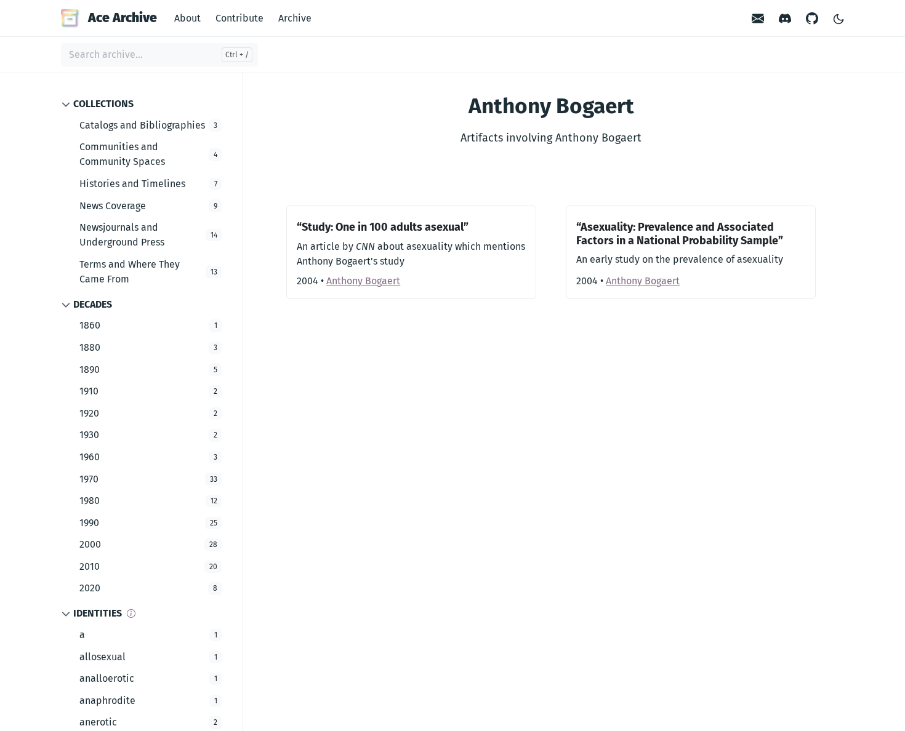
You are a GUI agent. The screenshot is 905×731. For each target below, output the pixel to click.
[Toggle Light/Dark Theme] (838, 18)
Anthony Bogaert (363, 281)
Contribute (239, 18)
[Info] (131, 613)
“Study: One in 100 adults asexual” (383, 227)
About (187, 18)
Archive (295, 18)
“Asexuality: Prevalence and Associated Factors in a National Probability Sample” (679, 233)
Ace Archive (122, 18)
